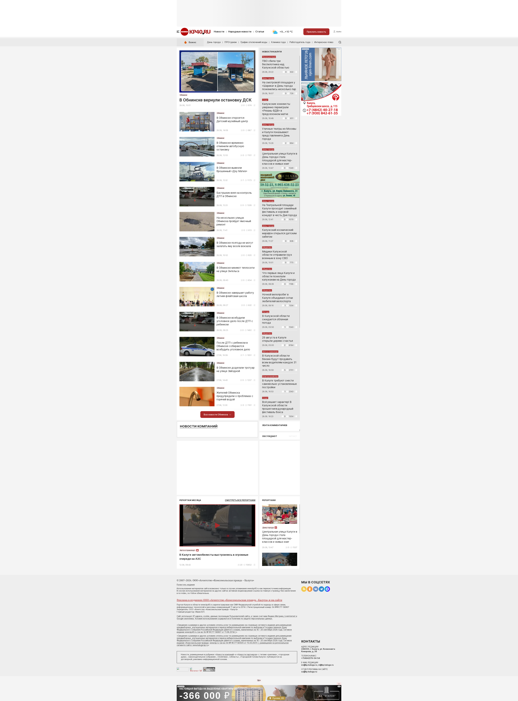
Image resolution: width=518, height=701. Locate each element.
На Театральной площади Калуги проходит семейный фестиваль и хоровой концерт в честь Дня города (279, 210)
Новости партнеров (247, 654)
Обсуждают (269, 436)
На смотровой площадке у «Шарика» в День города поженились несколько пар (279, 86)
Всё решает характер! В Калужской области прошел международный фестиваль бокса (277, 407)
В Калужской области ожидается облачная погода (276, 319)
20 (241, 565)
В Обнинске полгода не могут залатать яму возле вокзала (235, 244)
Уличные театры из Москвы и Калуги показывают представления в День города (279, 133)
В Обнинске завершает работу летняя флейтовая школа (235, 294)
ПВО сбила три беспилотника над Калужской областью (275, 64)
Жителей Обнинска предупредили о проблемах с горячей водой (235, 396)
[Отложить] (254, 105)
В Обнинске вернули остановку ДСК (215, 100)
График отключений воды (254, 42)
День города (214, 42)
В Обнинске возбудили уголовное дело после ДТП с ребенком (235, 321)
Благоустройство (270, 376)
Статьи (259, 31)
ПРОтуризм (230, 42)
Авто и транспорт (270, 351)
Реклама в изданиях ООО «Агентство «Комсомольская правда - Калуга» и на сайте (229, 600)
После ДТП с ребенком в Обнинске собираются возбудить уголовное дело (233, 346)
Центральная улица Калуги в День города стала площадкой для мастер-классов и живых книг (279, 158)
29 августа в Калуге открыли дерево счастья (277, 339)
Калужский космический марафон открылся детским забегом (279, 233)
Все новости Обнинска (216, 414)
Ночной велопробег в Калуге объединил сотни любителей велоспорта (277, 298)
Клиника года (278, 42)
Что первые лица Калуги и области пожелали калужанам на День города (279, 276)
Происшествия (269, 57)
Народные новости (239, 31)
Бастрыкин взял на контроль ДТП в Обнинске (234, 194)
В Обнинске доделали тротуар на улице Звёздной (236, 369)
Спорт (265, 100)
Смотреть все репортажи (240, 500)
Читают (293, 436)
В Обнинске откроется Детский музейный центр (232, 119)
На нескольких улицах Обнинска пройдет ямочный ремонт (234, 221)
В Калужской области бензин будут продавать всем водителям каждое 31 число (279, 360)
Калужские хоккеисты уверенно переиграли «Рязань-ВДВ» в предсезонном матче (276, 108)
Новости (219, 31)
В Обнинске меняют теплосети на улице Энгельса (236, 269)
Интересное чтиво (323, 42)
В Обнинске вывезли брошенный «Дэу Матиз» (232, 169)
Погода (266, 312)
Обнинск (183, 95)
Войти (338, 32)
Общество (267, 247)
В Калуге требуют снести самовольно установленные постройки (279, 384)
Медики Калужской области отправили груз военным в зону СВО (277, 255)
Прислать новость (316, 31)
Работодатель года (299, 42)
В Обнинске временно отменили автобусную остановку (230, 146)
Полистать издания (186, 584)
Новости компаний (198, 426)
